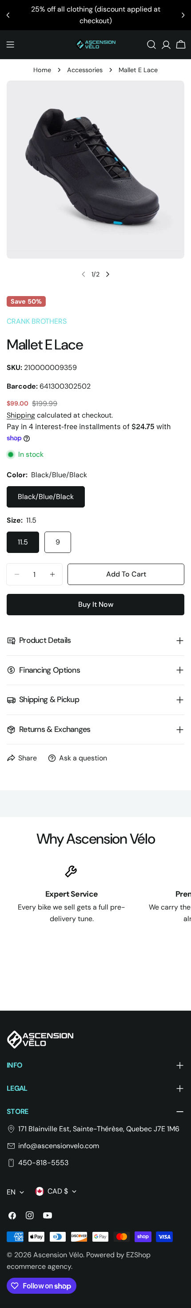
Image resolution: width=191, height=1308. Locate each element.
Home (42, 70)
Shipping (21, 415)
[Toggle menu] (10, 44)
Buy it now (95, 604)
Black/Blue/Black (46, 496)
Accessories (85, 70)
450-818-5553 (43, 1162)
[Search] (151, 44)
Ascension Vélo (58, 1254)
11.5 (23, 542)
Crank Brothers (37, 321)
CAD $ (58, 1191)
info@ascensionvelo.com (58, 1145)
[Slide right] (107, 274)
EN (11, 1192)
